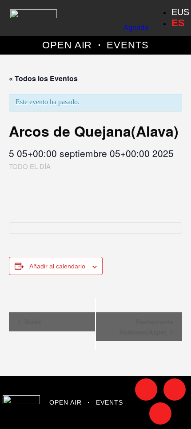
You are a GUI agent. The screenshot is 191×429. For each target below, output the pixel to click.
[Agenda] (142, 10)
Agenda (135, 27)
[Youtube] (160, 413)
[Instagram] (174, 389)
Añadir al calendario (57, 266)
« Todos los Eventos (43, 78)
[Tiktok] (146, 389)
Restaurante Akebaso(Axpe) (146, 327)
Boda (32, 322)
